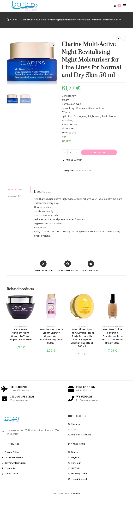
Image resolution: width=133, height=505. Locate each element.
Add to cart (99, 152)
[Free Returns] (71, 389)
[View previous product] (118, 38)
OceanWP (75, 493)
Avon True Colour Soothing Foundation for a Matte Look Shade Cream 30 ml (112, 336)
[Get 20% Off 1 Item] (4, 398)
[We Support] (71, 398)
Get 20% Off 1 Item (22, 396)
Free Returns (85, 387)
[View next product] (124, 38)
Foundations (108, 326)
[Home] (8, 19)
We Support (84, 396)
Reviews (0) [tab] (14, 196)
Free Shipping (19, 387)
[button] (52, 44)
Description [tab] (15, 189)
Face (78, 170)
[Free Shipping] (4, 389)
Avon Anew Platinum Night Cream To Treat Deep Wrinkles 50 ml (20, 334)
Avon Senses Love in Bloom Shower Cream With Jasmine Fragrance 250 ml (51, 336)
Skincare (86, 170)
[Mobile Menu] (123, 6)
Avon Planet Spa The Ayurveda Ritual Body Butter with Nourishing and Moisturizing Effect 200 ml (82, 338)
